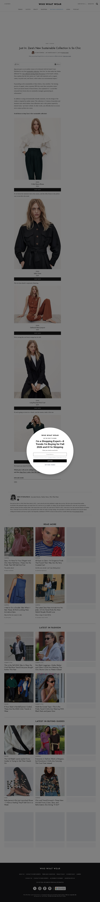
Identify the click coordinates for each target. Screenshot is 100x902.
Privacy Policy (59, 457)
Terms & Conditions (52, 457)
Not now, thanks (50, 464)
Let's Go (49, 460)
